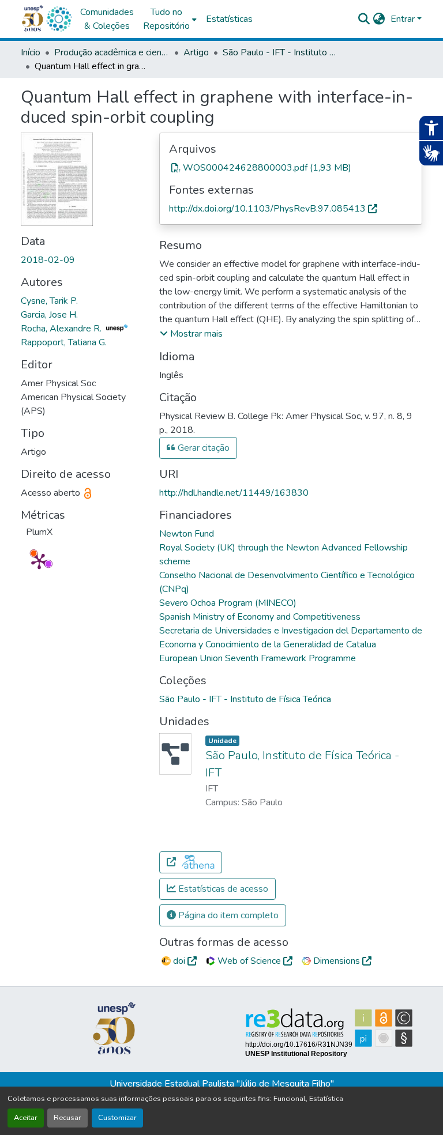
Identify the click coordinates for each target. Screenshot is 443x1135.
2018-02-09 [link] (48, 260)
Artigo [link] (196, 52)
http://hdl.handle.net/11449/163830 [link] (234, 493)
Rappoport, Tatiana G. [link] (64, 342)
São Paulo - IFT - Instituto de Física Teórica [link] (280, 52)
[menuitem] (170, 19)
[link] (290, 168)
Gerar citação (202, 448)
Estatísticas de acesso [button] (222, 889)
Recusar (67, 1118)
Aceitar (25, 1118)
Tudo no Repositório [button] (166, 19)
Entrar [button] (404, 19)
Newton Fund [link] (186, 533)
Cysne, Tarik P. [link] (49, 301)
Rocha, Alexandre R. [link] (62, 328)
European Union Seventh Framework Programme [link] (257, 658)
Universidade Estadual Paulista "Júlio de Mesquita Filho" (222, 1083)
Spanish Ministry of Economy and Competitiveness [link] (260, 616)
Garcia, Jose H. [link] (49, 314)
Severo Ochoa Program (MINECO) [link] (227, 603)
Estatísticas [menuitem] (229, 19)
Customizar (117, 1118)
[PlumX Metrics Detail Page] (39, 560)
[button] (58, 19)
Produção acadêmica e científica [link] (112, 52)
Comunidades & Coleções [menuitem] (107, 19)
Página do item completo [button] (227, 915)
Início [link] (30, 52)
